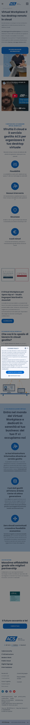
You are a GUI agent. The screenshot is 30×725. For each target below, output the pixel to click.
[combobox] (25, 348)
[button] (15, 376)
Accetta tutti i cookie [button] (15, 372)
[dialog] (15, 362)
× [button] (27, 348)
